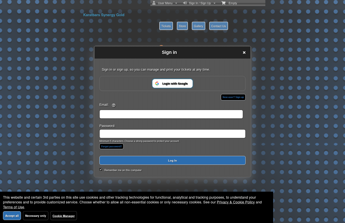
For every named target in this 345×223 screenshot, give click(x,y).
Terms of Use (13, 206)
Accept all (12, 216)
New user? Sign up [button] (233, 97)
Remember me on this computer (123, 170)
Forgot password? (111, 146)
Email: (104, 104)
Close (244, 52)
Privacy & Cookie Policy (236, 201)
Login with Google (174, 83)
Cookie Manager (64, 216)
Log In (172, 160)
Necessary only (35, 216)
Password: (107, 126)
